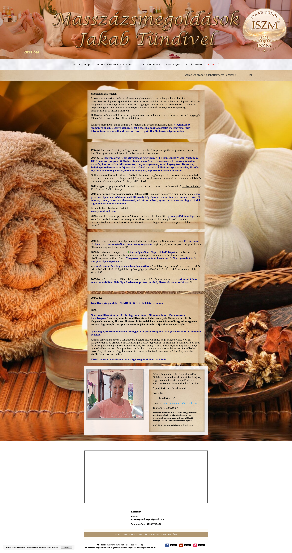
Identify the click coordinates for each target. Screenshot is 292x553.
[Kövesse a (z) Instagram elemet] (195, 545)
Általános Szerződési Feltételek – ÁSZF (161, 535)
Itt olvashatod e (190, 186)
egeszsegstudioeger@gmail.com (179, 402)
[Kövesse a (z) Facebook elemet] (167, 545)
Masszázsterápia (82, 65)
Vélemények (173, 65)
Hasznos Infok (150, 65)
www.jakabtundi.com (103, 211)
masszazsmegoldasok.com (98, 547)
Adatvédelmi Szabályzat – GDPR (128, 535)
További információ (52, 547)
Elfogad (66, 547)
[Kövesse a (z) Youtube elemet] (181, 545)
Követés (173, 545)
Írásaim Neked (194, 65)
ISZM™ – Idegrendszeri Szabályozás (117, 65)
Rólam (211, 65)
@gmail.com (157, 519)
